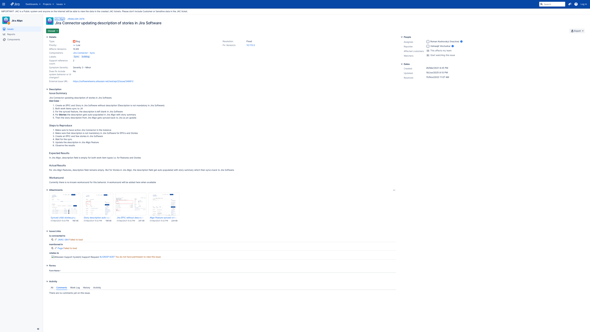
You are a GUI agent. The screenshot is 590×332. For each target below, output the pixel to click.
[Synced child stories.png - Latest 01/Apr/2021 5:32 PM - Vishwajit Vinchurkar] (65, 204)
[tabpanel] (222, 292)
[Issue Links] (47, 231)
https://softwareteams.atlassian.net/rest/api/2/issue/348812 (103, 81)
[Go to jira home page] (15, 4)
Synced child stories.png (63, 217)
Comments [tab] (61, 287)
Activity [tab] (97, 287)
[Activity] (47, 281)
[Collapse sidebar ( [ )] (38, 329)
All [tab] (52, 287)
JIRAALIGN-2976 (76, 19)
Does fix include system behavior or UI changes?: (60, 74)
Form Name (54, 270)
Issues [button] (59, 4)
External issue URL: (58, 81)
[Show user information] (461, 41)
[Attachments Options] (394, 190)
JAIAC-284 (63, 239)
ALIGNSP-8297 (107, 256)
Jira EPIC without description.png (130, 217)
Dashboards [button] (32, 4)
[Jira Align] (6, 20)
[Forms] (47, 266)
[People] (402, 37)
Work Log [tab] (75, 287)
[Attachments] (47, 190)
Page (60, 248)
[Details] (47, 37)
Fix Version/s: (229, 45)
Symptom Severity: (58, 67)
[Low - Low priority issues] (74, 45)
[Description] (47, 89)
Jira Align (17, 20)
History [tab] (86, 287)
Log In (584, 4)
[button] (4, 4)
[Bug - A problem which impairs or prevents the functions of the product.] (74, 41)
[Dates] (402, 64)
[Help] (576, 4)
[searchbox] (552, 4)
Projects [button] (47, 4)
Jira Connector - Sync (84, 52)
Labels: (52, 56)
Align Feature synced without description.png (163, 217)
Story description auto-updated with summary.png (97, 217)
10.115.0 (250, 45)
